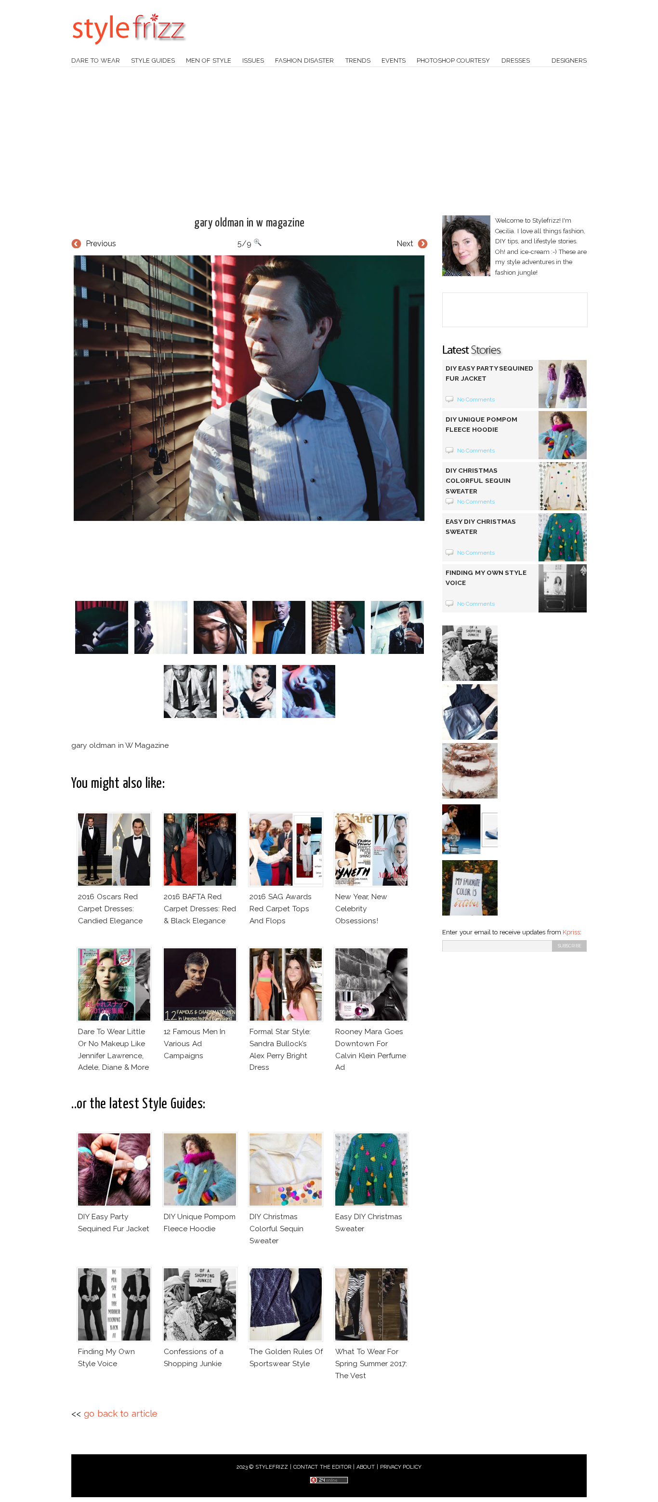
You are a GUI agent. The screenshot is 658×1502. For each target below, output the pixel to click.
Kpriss (571, 932)
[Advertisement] (329, 141)
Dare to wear (95, 60)
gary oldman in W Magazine (249, 223)
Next (404, 243)
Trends (357, 60)
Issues (253, 60)
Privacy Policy (401, 1467)
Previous (101, 243)
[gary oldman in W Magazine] (249, 388)
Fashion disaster (304, 60)
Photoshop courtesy (453, 60)
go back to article (121, 1414)
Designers (569, 60)
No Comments (476, 399)
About (365, 1467)
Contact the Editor (322, 1467)
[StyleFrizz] (129, 49)
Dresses (515, 60)
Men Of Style (208, 60)
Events (394, 60)
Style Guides (153, 60)
